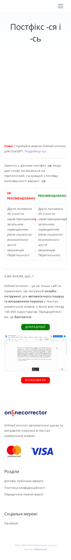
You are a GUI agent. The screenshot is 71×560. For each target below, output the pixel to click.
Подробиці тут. (36, 151)
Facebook (11, 523)
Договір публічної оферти (24, 481)
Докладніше (35, 327)
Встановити (35, 380)
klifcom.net (40, 549)
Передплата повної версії (23, 494)
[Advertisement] (35, 102)
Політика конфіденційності (24, 488)
